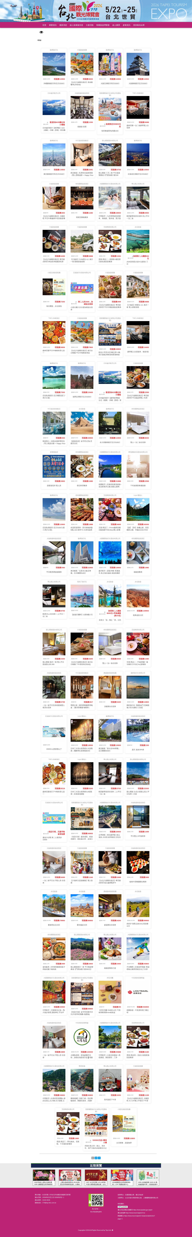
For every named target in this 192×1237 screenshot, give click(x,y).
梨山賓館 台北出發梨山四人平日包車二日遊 (138, 793)
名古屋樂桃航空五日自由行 (110, 442)
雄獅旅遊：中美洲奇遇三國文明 (138, 1011)
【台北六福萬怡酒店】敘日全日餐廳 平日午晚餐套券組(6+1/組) (82, 353)
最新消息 (63, 25)
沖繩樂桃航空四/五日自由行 (54, 83)
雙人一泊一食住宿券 (110, 663)
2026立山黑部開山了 (54, 749)
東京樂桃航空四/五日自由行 (54, 174)
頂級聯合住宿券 (110, 706)
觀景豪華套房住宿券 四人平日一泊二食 (138, 217)
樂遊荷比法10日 (54, 925)
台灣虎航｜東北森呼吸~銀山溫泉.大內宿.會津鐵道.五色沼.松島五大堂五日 (110, 837)
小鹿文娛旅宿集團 (54, 272)
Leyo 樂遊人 (138, 495)
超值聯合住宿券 (110, 925)
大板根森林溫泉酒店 (82, 93)
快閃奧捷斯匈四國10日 (110, 131)
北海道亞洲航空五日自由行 (138, 174)
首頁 (44, 25)
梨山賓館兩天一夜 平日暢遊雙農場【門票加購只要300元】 (82, 968)
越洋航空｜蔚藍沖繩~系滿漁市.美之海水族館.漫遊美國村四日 (109, 573)
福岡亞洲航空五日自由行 (82, 397)
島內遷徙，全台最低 (54, 306)
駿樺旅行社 (54, 50)
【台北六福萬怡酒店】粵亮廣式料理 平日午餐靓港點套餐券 (110, 306)
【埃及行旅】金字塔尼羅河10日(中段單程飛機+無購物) (82, 1013)
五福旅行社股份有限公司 (82, 272)
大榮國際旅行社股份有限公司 (110, 184)
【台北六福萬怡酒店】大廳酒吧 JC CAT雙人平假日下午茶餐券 (138, 1100)
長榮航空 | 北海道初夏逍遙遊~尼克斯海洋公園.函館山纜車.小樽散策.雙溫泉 (110, 486)
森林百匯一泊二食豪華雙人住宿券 (138, 127)
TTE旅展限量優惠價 (138, 486)
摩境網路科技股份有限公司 (138, 452)
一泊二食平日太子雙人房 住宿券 (54, 882)
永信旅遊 (138, 227)
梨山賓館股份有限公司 (110, 140)
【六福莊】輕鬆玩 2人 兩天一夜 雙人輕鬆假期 (138, 306)
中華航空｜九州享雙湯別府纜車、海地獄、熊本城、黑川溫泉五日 (110, 218)
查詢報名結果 (139, 25)
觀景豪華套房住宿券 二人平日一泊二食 (110, 793)
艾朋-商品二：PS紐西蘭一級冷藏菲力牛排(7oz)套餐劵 (137, 663)
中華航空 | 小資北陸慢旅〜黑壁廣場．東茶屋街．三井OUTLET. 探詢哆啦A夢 (109, 1057)
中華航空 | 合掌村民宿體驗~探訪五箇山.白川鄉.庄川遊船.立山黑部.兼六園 (54, 1100)
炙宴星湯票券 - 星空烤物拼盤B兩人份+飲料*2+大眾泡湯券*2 (82, 530)
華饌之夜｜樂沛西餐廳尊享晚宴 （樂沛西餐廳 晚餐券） (82, 706)
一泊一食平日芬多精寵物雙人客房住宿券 (54, 706)
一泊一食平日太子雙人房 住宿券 (54, 1056)
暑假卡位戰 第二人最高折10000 (52, 839)
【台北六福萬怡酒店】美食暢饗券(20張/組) (82, 83)
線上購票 (116, 25)
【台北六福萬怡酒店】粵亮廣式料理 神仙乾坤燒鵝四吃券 (54, 260)
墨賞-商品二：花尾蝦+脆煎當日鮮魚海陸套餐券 (110, 260)
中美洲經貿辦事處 (138, 978)
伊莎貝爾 (110, 978)
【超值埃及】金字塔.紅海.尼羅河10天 (81, 442)
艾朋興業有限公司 (110, 227)
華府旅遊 (82, 1066)
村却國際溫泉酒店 (82, 184)
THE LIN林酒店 (138, 93)
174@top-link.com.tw (49, 1203)
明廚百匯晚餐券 (82, 217)
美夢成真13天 (138, 615)
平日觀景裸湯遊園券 (54, 572)
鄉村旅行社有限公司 (138, 673)
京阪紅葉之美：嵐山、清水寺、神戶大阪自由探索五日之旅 (96, 1148)
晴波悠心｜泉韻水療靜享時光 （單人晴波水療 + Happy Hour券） (54, 443)
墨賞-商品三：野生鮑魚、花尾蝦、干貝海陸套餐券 (68, 1143)
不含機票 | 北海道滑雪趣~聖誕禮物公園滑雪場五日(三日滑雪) (138, 969)
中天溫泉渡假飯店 (82, 140)
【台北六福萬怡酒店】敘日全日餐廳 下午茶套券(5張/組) (82, 663)
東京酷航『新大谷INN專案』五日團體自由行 (109, 750)
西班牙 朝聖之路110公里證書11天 (137, 925)
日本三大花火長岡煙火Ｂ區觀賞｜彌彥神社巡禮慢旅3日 (82, 750)
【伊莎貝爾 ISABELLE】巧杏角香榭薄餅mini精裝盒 (109, 1011)
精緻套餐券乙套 (110, 968)
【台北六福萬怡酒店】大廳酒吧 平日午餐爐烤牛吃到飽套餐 (54, 217)
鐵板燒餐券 (138, 572)
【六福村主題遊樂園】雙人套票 (82, 882)
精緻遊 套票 (82, 127)
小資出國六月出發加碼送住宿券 (82, 308)
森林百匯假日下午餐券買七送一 (54, 793)
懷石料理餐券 (82, 486)
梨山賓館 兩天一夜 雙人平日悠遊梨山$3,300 (53, 663)
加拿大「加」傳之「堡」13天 (110, 620)
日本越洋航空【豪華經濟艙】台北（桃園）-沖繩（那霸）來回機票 (110, 400)
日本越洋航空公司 (54, 93)
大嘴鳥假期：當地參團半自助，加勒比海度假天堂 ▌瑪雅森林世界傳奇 (82, 1057)
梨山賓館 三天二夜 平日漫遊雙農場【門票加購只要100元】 (109, 175)
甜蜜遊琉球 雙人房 (54, 486)
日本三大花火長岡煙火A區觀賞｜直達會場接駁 (81, 793)
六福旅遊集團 (82, 50)
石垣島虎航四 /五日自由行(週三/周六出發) (54, 529)
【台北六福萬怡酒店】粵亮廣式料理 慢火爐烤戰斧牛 (110, 882)
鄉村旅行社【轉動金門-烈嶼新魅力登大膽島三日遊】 (138, 706)
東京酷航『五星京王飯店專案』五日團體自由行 (81, 572)
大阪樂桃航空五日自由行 (138, 83)
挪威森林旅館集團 (110, 673)
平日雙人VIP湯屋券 (138, 836)
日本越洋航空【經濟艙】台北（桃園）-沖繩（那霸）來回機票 (54, 130)
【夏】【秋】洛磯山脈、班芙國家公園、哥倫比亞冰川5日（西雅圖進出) (138, 530)
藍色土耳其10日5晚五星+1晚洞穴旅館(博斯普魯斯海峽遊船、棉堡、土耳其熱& (109, 354)
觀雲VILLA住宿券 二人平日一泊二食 (54, 615)
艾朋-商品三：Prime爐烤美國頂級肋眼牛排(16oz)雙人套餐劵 (110, 530)
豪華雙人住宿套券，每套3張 (138, 352)
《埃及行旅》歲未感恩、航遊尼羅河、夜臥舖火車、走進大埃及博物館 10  (82, 839)
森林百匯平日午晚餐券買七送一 (54, 352)
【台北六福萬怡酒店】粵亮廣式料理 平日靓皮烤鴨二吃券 (138, 397)
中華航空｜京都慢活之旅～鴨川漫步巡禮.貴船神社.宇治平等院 (54, 1012)
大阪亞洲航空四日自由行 (110, 83)
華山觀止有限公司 (138, 184)
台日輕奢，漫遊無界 (124, 1143)
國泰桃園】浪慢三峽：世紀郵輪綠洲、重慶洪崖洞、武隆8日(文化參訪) (82, 1100)
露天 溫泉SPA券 (138, 750)
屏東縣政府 (54, 452)
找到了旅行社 (82, 582)
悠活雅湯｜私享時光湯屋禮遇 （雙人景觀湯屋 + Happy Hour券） (82, 175)
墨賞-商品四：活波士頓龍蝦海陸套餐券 (138, 1056)
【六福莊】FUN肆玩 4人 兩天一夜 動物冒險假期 (82, 260)
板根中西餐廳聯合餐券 (138, 882)
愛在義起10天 (82, 925)
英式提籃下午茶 (110, 1100)
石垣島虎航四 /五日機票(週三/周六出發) (54, 397)
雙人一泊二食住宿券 (138, 442)
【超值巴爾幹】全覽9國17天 (82, 615)
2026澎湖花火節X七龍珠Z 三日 (137, 263)
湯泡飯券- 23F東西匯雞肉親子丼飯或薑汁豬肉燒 (54, 968)
